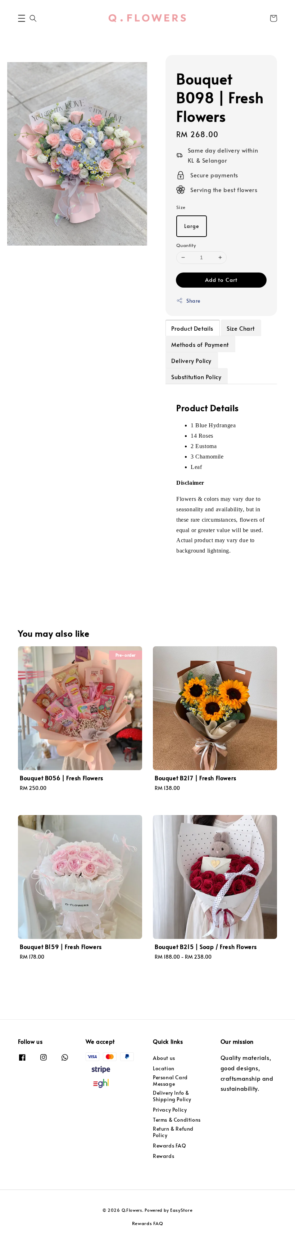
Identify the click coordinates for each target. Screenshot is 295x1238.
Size (181, 207)
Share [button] (193, 300)
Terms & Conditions (177, 1119)
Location (163, 1068)
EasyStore (181, 1210)
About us (164, 1058)
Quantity (186, 245)
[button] (22, 18)
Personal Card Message (170, 1080)
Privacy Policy (170, 1109)
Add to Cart (221, 279)
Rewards (163, 1156)
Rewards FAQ (169, 1145)
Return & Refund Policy (173, 1132)
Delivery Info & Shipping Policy (172, 1096)
